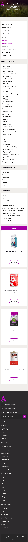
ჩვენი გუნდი (4, 432)
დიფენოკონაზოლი (8, 162)
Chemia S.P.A (6, 198)
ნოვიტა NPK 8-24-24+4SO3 (14, 252)
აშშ (4, 180)
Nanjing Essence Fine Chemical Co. (12, 215)
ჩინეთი (5, 182)
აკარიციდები (5, 30)
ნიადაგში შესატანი (7, 43)
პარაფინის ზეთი (8, 83)
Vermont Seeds (7, 220)
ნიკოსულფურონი (8, 152)
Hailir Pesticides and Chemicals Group (13, 208)
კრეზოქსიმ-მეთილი (9, 159)
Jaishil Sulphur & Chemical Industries (13, 210)
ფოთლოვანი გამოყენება (9, 49)
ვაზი (2, 477)
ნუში (2, 484)
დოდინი (5, 109)
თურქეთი (6, 177)
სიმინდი (3, 497)
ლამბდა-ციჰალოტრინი (10, 73)
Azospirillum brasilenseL (9, 131)
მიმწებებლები (6, 52)
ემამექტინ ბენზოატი (9, 78)
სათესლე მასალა (7, 55)
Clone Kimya (6, 200)
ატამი (2, 480)
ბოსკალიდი (6, 114)
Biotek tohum (6, 195)
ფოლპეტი (6, 96)
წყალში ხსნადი (6, 46)
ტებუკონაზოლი (7, 106)
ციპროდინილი (7, 116)
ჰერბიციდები (6, 37)
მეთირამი (6, 119)
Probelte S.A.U (7, 218)
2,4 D (4, 139)
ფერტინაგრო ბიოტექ (7, 518)
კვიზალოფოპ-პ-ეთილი (10, 149)
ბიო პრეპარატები (7, 24)
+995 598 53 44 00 (10, 408)
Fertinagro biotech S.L (9, 205)
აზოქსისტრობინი (8, 104)
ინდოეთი (6, 185)
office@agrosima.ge (10, 404)
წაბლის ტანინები (8, 126)
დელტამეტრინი (7, 81)
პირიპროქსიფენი (8, 71)
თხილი (3, 487)
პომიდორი (4, 493)
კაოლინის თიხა (7, 157)
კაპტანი (5, 121)
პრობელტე (4, 508)
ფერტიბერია (4, 514)
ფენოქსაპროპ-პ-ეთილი (10, 136)
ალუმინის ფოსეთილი (9, 129)
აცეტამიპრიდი (7, 76)
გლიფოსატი (6, 144)
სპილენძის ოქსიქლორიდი (11, 94)
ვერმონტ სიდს (5, 521)
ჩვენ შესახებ (5, 429)
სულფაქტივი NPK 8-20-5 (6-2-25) (14, 369)
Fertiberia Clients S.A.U (9, 203)
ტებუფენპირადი (8, 68)
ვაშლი (3, 490)
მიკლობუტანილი (8, 101)
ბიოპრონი (14, 330)
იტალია (5, 175)
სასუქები (4, 40)
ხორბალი (3, 500)
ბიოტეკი (3, 524)
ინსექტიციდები (6, 27)
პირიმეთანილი (7, 111)
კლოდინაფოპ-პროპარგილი (11, 147)
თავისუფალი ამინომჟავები (11, 154)
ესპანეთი (6, 172)
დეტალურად (14, 262)
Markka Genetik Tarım (9, 213)
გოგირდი (5, 91)
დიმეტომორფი (7, 89)
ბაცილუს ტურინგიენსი (9, 86)
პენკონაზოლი (7, 124)
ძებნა (14, 228)
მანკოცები (6, 99)
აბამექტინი (6, 66)
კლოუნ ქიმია (5, 527)
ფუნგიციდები (6, 34)
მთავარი (9, 9)
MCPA (4, 142)
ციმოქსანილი (7, 134)
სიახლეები (4, 435)
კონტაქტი (16, 4)
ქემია (2, 511)
